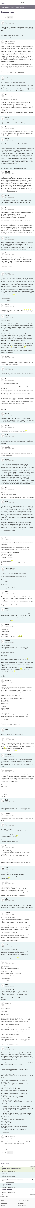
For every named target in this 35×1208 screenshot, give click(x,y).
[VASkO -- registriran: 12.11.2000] (2, 1048)
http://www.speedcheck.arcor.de (18, 576)
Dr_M (6, 77)
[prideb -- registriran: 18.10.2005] (2, 625)
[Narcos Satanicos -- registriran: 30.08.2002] (2, 42)
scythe (7, 118)
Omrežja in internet (10, 1171)
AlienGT (7, 172)
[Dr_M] (2, 78)
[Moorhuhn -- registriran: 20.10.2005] (2, 253)
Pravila (2, 1200)
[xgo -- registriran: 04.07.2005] (2, 23)
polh (6, 501)
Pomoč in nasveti (10, 1182)
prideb (7, 624)
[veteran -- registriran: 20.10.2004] (2, 316)
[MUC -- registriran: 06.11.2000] (2, 127)
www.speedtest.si (5, 645)
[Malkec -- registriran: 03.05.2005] (2, 609)
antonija (7, 273)
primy (3, 1175)
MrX (2, 1169)
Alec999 (7, 640)
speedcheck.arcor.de (6, 554)
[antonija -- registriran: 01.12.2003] (2, 274)
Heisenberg (8, 770)
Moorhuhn (8, 253)
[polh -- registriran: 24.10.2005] (2, 502)
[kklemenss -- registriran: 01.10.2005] (2, 1004)
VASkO (7, 1048)
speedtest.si (4, 544)
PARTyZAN (8, 813)
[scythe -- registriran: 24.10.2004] (2, 118)
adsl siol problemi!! (7, 1189)
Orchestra (4, 1185)
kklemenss (8, 1003)
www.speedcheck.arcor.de (7, 652)
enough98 (8, 680)
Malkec (7, 609)
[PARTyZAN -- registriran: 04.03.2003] (2, 814)
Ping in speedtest (6, 1184)
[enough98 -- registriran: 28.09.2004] (2, 681)
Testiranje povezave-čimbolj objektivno (12, 1179)
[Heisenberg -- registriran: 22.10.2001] (2, 770)
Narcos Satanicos (10, 41)
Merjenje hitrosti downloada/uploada (11, 1168)
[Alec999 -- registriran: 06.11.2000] (2, 641)
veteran (7, 315)
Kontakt (3, 1205)
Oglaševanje (21, 1203)
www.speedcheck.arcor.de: (17, 698)
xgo (6, 22)
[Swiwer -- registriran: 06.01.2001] (2, 460)
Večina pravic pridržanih (23, 1200)
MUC (6, 126)
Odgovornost (4, 1203)
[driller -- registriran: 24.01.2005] (2, 592)
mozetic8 (3, 1191)
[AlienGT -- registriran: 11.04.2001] (2, 172)
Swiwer (7, 459)
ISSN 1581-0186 (22, 1205)
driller (6, 592)
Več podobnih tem (4, 1196)
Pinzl (3, 1180)
